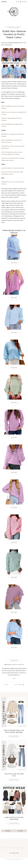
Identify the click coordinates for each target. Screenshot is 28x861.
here (18, 675)
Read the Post (14, 736)
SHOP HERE (14, 262)
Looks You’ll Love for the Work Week (14, 818)
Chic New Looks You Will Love (14, 775)
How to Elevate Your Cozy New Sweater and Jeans (14, 731)
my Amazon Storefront (17, 664)
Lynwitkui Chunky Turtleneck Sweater (12, 168)
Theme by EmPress (14, 859)
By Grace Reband (14, 27)
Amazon (6, 684)
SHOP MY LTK (14, 660)
